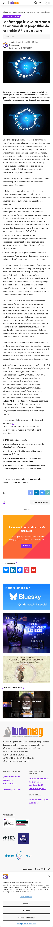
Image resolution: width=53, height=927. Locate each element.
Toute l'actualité (11, 16)
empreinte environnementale (28, 479)
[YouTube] (38, 869)
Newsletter (8, 780)
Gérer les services (26, 897)
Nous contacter (10, 783)
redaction (12, 42)
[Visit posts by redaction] (5, 45)
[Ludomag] (13, 2)
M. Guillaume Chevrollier (14, 388)
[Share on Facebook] (30, 492)
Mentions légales (37, 788)
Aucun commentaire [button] (41, 502)
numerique (7, 483)
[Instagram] (42, 869)
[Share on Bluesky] (42, 492)
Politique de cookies (39, 778)
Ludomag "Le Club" (12, 789)
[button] (49, 876)
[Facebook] (35, 869)
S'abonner (26, 546)
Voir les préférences (26, 918)
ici (13, 423)
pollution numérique (21, 483)
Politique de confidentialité (26, 924)
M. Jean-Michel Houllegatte (15, 401)
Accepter (26, 903)
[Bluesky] (48, 869)
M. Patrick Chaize (11, 375)
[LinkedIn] (45, 869)
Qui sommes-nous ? (12, 776)
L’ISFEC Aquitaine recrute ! (16, 440)
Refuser (26, 911)
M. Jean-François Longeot (15, 365)
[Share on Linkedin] (36, 492)
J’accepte (26, 708)
